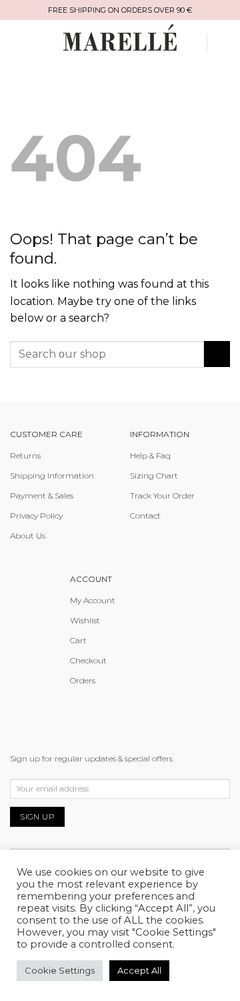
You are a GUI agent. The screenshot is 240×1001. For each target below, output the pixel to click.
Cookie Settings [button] (60, 970)
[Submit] (217, 354)
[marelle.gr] (120, 37)
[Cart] (223, 43)
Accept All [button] (139, 970)
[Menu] (31, 43)
